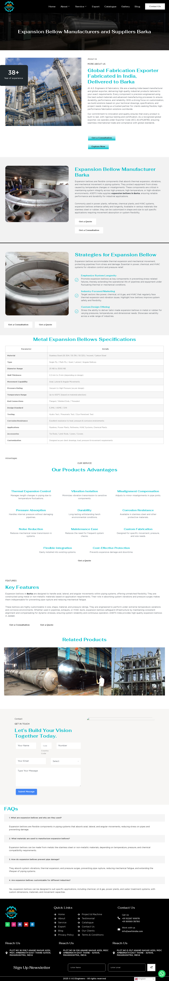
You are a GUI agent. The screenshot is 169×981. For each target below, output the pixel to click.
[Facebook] (20, 924)
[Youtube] (26, 924)
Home (52, 6)
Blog (137, 6)
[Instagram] (14, 924)
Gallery (125, 6)
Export (95, 6)
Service (79, 6)
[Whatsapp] (7, 924)
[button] (162, 974)
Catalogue (110, 6)
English (142, 979)
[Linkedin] (32, 924)
